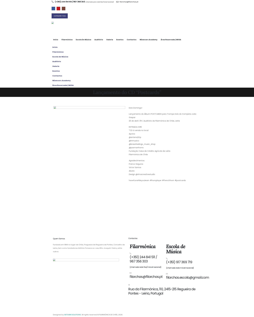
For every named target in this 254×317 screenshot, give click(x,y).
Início (55, 40)
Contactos (131, 40)
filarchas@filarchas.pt (129, 2)
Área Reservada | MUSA (171, 40)
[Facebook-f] (138, 301)
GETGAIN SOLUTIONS (72, 315)
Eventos (119, 40)
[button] (200, 56)
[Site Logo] (65, 26)
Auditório (98, 40)
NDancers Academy (148, 40)
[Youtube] (58, 8)
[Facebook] (53, 8)
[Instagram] (63, 8)
